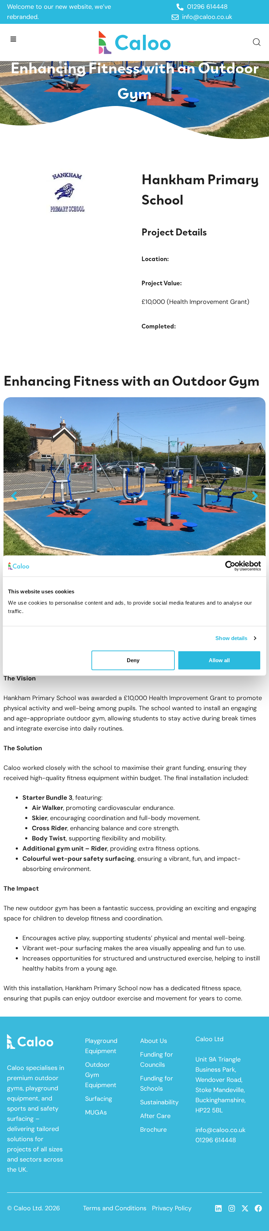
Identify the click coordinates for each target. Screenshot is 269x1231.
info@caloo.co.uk (220, 1130)
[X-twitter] (245, 1208)
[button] (13, 39)
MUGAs (96, 1112)
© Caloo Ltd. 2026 (33, 1208)
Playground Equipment (101, 1046)
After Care (155, 1116)
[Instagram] (231, 1208)
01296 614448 (215, 1140)
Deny (133, 660)
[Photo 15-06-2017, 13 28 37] (134, 495)
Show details (231, 638)
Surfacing (98, 1098)
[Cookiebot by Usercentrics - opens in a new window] (230, 566)
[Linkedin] (218, 1208)
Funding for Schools (156, 1083)
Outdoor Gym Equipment (100, 1074)
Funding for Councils (156, 1059)
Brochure (153, 1129)
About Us (153, 1041)
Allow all (219, 660)
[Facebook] (258, 1208)
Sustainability (159, 1102)
